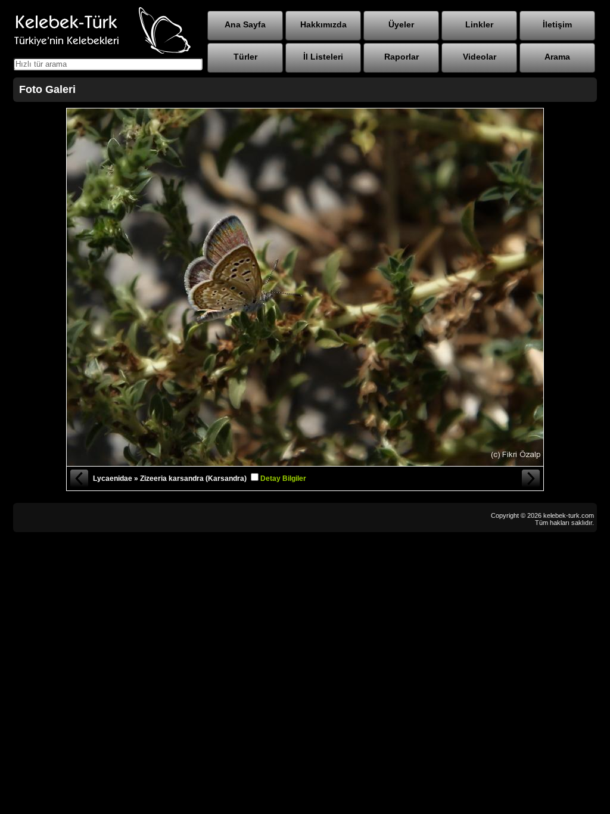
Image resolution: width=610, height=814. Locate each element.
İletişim (557, 24)
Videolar (479, 56)
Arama (557, 56)
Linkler (479, 24)
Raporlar (401, 56)
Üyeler (401, 24)
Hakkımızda (323, 24)
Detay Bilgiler (283, 478)
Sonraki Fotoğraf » (531, 478)
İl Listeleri (323, 56)
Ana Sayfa (245, 24)
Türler (245, 56)
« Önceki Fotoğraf (78, 478)
